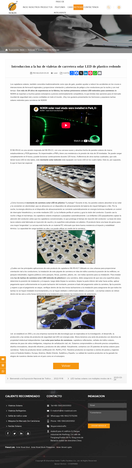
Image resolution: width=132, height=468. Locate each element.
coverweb (73, 464)
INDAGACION (96, 396)
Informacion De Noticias (48, 50)
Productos (46, 7)
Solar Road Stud (23, 447)
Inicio (22, 50)
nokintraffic (61, 426)
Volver (66, 365)
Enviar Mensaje (99, 426)
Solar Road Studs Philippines (43, 447)
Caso (70, 7)
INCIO (25, 7)
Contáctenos (91, 7)
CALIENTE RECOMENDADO (22, 396)
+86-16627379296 (68, 416)
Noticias (78, 7)
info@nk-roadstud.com (66, 411)
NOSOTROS (34, 7)
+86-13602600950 (62, 406)
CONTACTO (54, 396)
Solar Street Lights (64, 447)
